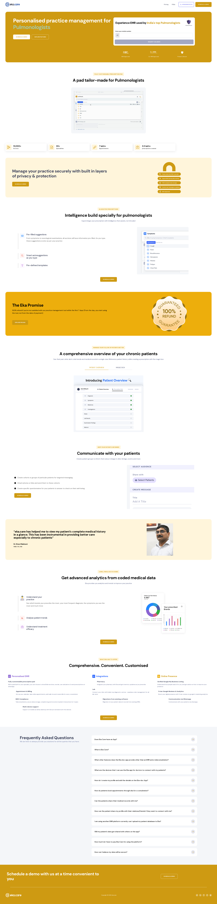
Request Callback (154, 42)
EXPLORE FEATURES (40, 37)
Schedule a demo (203, 4)
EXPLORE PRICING (20, 322)
